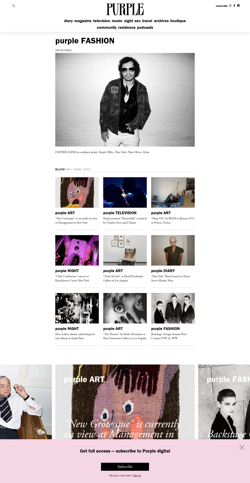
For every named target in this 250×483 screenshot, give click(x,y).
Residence (127, 27)
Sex (138, 20)
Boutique (178, 20)
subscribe (222, 5)
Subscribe (125, 466)
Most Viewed (73, 169)
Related (60, 169)
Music (117, 20)
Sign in (137, 475)
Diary (68, 20)
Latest (86, 169)
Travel (147, 20)
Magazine (82, 20)
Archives (161, 20)
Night (128, 20)
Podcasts (145, 27)
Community (107, 27)
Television (101, 20)
